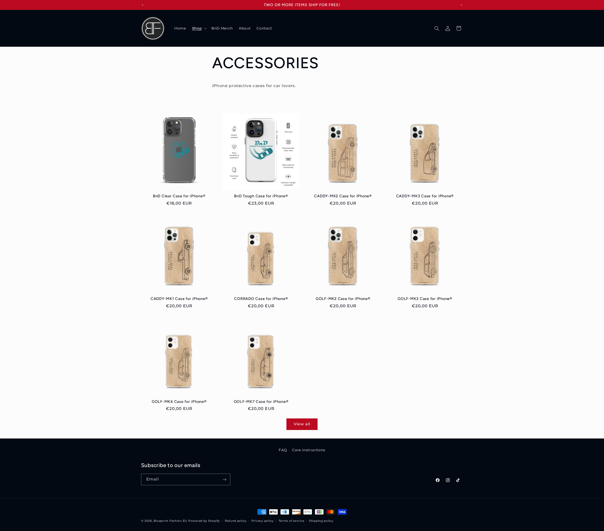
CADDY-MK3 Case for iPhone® (425, 196)
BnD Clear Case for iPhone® (179, 196)
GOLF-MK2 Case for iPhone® (343, 298)
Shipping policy (321, 521)
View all (302, 424)
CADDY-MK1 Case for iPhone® (179, 298)
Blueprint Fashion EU (170, 521)
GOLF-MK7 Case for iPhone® (261, 401)
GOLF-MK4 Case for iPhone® (179, 401)
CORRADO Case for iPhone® (261, 298)
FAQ (283, 450)
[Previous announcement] (142, 5)
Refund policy (236, 521)
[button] (198, 28)
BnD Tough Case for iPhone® (261, 196)
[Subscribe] (224, 479)
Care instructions (308, 450)
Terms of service (291, 521)
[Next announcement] (461, 5)
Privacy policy (263, 521)
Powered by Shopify (204, 521)
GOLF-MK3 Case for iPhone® (425, 298)
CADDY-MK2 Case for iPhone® (343, 196)
